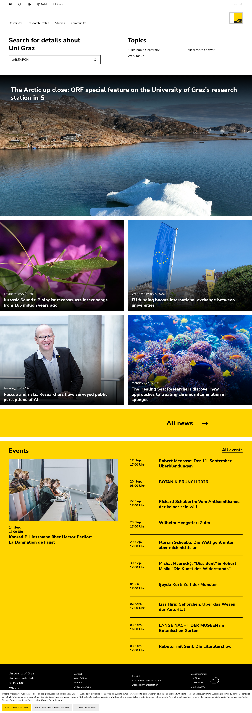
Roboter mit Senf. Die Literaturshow (195, 646)
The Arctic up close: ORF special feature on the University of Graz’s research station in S (124, 93)
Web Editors (80, 678)
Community (78, 23)
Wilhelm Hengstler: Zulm (184, 523)
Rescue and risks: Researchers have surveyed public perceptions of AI (55, 397)
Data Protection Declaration (146, 680)
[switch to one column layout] (30, 4)
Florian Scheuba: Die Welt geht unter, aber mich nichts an (197, 545)
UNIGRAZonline (82, 686)
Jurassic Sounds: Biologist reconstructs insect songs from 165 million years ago (56, 302)
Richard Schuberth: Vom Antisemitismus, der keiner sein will (199, 504)
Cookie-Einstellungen (85, 707)
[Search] (95, 59)
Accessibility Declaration (145, 684)
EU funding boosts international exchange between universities (183, 302)
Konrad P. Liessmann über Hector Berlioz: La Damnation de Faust (50, 539)
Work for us (136, 56)
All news (180, 423)
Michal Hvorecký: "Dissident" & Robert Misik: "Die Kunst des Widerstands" (197, 566)
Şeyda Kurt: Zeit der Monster (188, 584)
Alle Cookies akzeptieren (16, 707)
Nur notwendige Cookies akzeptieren (52, 707)
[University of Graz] (236, 18)
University (15, 23)
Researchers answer (200, 50)
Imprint (136, 676)
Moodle (78, 682)
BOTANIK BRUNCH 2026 (183, 482)
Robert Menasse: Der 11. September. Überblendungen (195, 463)
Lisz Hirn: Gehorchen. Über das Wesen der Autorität (197, 606)
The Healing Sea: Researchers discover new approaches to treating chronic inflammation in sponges (179, 394)
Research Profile (38, 23)
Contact (78, 674)
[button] (11, 4)
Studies (60, 23)
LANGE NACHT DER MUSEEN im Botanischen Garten (191, 628)
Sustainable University (143, 50)
